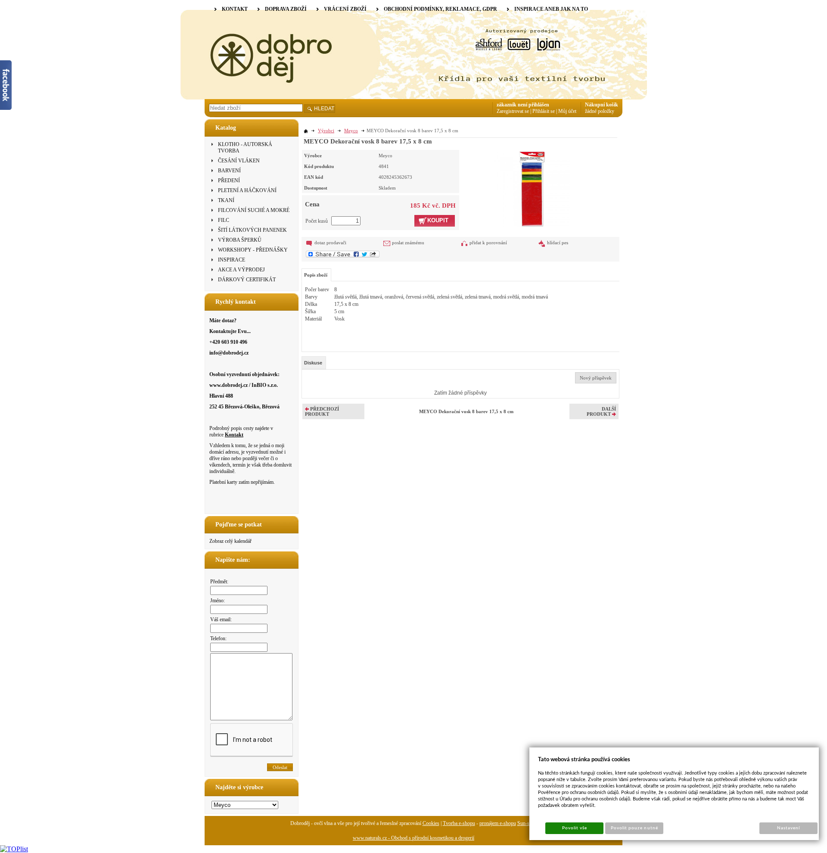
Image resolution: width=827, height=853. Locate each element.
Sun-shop (527, 823)
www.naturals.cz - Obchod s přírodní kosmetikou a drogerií (413, 838)
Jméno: (217, 601)
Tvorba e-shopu (459, 823)
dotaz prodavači (330, 242)
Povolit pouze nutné (634, 828)
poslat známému (408, 242)
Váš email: (221, 619)
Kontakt (234, 435)
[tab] (314, 362)
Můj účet (567, 111)
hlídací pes (557, 242)
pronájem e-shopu (497, 823)
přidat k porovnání (488, 242)
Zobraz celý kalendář (230, 541)
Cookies (431, 823)
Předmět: (219, 582)
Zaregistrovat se (513, 111)
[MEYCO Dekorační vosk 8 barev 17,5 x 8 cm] (532, 188)
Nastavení (788, 828)
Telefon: (218, 638)
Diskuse (313, 362)
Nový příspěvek (596, 377)
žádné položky (599, 111)
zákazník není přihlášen (523, 105)
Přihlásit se (543, 111)
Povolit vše (574, 828)
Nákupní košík (601, 105)
